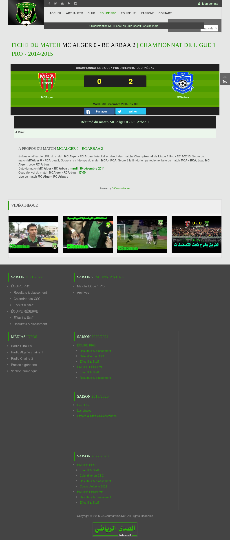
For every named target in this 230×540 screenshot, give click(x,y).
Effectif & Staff (23, 305)
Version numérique (24, 371)
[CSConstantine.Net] (26, 13)
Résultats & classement (30, 292)
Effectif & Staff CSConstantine (97, 416)
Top (225, 81)
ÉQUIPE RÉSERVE (24, 311)
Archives (83, 292)
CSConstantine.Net (121, 188)
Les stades (84, 410)
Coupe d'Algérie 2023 (93, 486)
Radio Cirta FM (22, 346)
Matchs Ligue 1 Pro (91, 286)
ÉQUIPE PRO (20, 286)
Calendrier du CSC (27, 298)
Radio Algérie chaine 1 (27, 352)
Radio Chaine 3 (22, 358)
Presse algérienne (24, 364)
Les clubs (83, 405)
